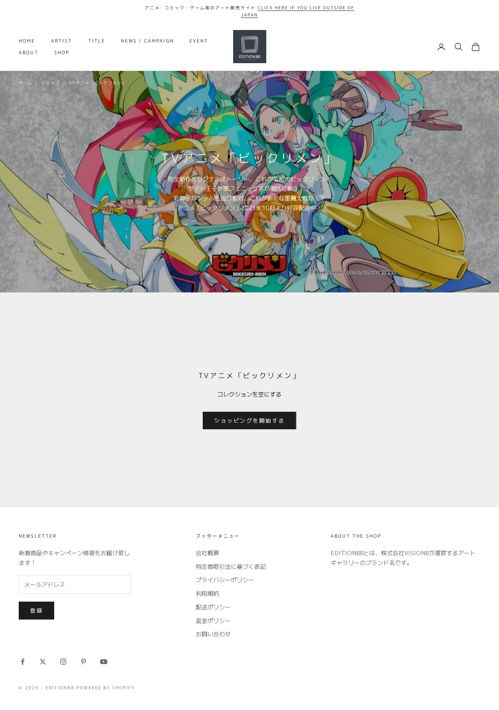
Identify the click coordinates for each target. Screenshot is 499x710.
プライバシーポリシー (225, 579)
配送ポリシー (213, 607)
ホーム (25, 82)
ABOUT (29, 52)
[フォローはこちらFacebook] (23, 662)
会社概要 (207, 553)
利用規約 (207, 593)
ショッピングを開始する (249, 420)
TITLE (97, 40)
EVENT (199, 40)
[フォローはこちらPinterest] (83, 662)
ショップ (50, 82)
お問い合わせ (213, 634)
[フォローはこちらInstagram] (63, 662)
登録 (36, 610)
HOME (27, 40)
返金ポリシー (213, 620)
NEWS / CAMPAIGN (147, 40)
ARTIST (62, 40)
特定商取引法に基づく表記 (231, 566)
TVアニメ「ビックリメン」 (97, 82)
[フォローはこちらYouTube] (104, 662)
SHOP (62, 52)
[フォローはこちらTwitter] (43, 662)
